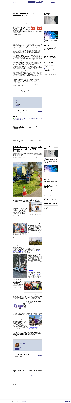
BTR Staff (14, 20)
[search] (15, 2)
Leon (36, 324)
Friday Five (33, 7)
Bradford (30, 324)
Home (45, 24)
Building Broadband (47, 7)
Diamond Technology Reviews (25, 7)
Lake (34, 324)
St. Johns (34, 325)
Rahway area (31, 268)
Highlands (32, 324)
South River (39, 267)
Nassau (31, 325)
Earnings (37, 7)
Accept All (67, 401)
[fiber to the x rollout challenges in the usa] (51, 35)
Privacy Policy (24, 401)
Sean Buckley (15, 157)
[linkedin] (26, 23)
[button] (13, 2)
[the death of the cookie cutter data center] (51, 20)
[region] (35, 401)
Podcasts (41, 7)
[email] (30, 23)
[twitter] (27, 23)
